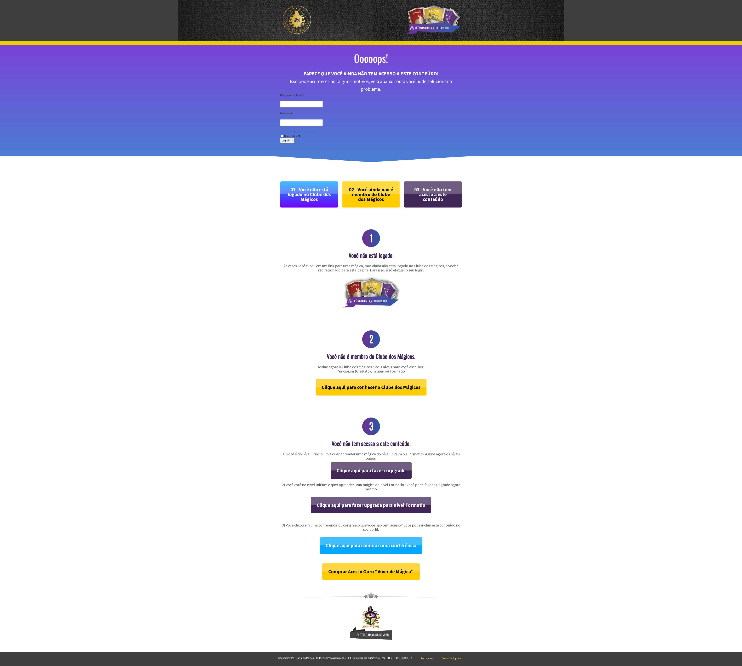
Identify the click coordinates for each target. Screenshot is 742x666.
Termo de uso (428, 658)
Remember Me (292, 136)
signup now (286, 132)
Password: (286, 113)
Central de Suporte (451, 658)
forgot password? (306, 132)
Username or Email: (292, 95)
